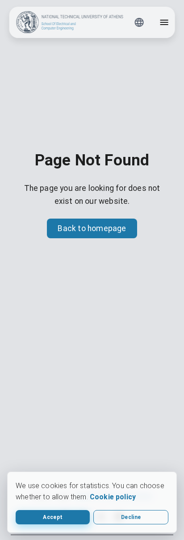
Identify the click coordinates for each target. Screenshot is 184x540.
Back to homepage (92, 228)
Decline (131, 517)
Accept (53, 517)
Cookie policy (113, 497)
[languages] (139, 22)
